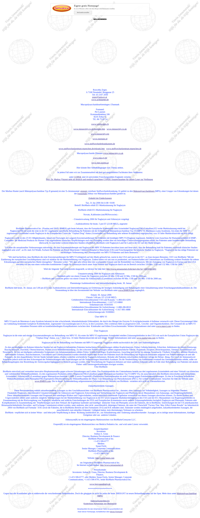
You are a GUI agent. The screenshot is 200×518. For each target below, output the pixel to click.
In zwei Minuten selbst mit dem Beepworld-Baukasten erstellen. (94, 7)
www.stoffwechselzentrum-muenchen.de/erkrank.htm (82, 148)
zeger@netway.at (99, 97)
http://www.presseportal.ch (111, 465)
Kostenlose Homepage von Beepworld (100, 503)
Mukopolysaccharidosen (144, 191)
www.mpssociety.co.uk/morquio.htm (89, 129)
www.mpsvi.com (163, 326)
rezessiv (84, 191)
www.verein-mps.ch (100, 124)
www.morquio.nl (100, 139)
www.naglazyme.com (146, 338)
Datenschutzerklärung (100, 501)
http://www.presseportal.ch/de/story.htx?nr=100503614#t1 (131, 269)
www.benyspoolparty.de (100, 484)
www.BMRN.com (126, 290)
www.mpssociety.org (100, 134)
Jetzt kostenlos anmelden (83, 12)
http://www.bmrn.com (104, 458)
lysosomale (82, 193)
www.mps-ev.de (100, 158)
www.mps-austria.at (100, 163)
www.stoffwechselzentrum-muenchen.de (123, 148)
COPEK (77, 177)
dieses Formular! (116, 512)
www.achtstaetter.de (100, 99)
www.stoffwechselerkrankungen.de (99, 144)
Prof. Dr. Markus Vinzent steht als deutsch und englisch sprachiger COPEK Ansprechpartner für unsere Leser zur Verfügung (99, 179)
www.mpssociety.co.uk (117, 129)
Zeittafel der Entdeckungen (100, 198)
